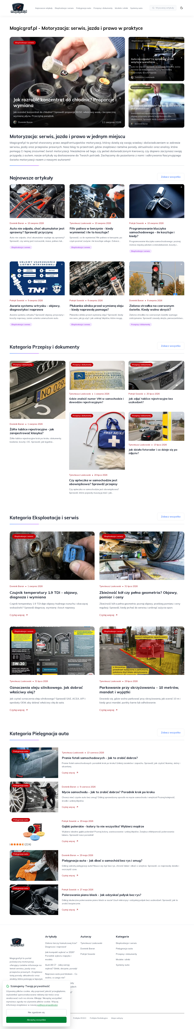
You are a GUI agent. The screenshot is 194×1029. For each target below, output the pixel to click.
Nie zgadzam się (36, 1012)
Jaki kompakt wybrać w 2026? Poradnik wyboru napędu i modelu (59, 956)
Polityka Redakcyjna (99, 1018)
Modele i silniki (121, 8)
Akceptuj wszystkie (36, 1019)
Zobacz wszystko (171, 176)
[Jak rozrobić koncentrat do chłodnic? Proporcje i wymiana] (67, 82)
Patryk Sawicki (136, 223)
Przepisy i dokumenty (103, 8)
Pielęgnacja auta (83, 8)
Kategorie (122, 936)
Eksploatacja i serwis (64, 8)
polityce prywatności (47, 1005)
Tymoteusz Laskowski (80, 223)
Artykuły (51, 936)
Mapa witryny (117, 1018)
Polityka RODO (79, 1018)
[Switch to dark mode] (181, 8)
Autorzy (85, 936)
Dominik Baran (17, 223)
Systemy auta (136, 8)
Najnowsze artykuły (43, 8)
